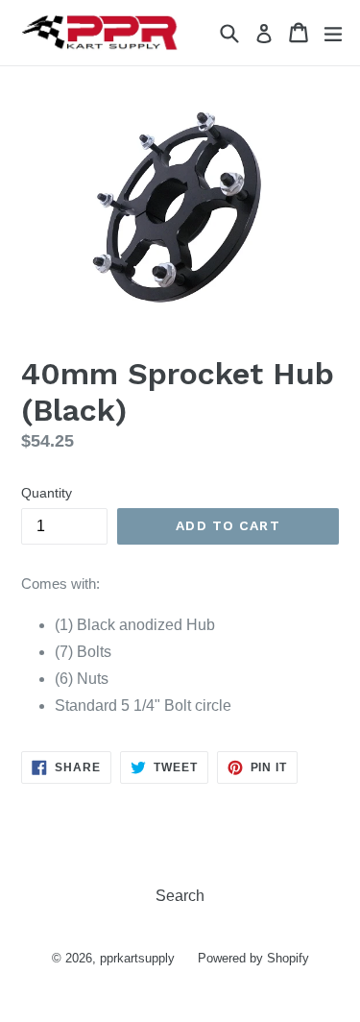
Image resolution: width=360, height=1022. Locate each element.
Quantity (46, 492)
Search (180, 896)
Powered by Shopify (253, 958)
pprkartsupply (137, 958)
